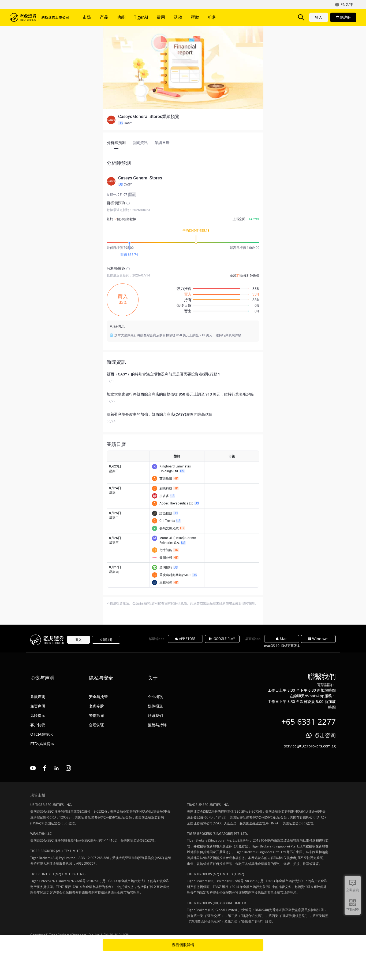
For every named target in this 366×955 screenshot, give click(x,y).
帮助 (195, 17)
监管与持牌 (157, 724)
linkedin (56, 768)
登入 (318, 17)
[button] (183, 120)
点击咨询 (325, 735)
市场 (87, 17)
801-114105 (107, 840)
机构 (212, 17)
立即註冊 (343, 17)
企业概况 (155, 696)
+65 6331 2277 (308, 721)
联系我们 (155, 715)
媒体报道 (155, 706)
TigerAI (141, 17)
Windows (320, 638)
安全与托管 (98, 696)
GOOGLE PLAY (224, 638)
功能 (121, 17)
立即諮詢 (352, 890)
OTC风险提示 (41, 734)
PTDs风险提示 (42, 743)
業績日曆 (162, 143)
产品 (104, 17)
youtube (33, 768)
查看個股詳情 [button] (183, 945)
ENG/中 (347, 4)
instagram (68, 768)
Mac (283, 638)
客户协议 (37, 724)
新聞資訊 (140, 143)
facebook (44, 768)
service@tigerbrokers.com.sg (310, 745)
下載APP (352, 909)
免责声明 (37, 706)
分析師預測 (116, 143)
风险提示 (37, 715)
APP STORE (187, 638)
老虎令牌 (96, 706)
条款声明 (37, 696)
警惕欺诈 (96, 715)
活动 (178, 17)
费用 (160, 17)
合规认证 (96, 724)
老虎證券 (39, 17)
